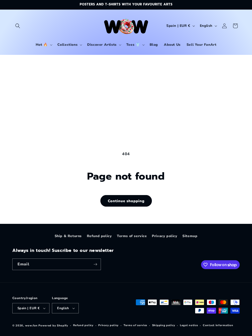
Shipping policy (163, 325)
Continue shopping (126, 201)
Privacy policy (164, 236)
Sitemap (189, 236)
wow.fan (31, 325)
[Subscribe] (95, 264)
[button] (17, 25)
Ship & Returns (68, 236)
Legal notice (189, 325)
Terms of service (132, 236)
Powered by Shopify (53, 325)
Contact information (218, 325)
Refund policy (99, 236)
